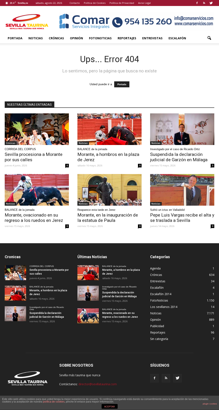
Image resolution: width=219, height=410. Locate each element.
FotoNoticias (100, 38)
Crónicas (56, 38)
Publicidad (157, 326)
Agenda (155, 268)
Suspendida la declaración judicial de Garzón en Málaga (178, 157)
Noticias (35, 38)
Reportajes (127, 38)
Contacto (75, 2)
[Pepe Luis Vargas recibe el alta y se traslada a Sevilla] (182, 190)
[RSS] (204, 3)
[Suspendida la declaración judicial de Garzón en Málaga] (182, 129)
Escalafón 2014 (160, 294)
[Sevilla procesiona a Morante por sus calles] (37, 129)
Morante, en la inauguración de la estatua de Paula (107, 217)
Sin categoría (159, 339)
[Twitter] (211, 3)
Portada (15, 38)
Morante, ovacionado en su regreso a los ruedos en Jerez (34, 217)
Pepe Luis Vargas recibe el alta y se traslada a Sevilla (182, 217)
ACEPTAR (109, 406)
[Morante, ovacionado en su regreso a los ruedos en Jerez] (37, 190)
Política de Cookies (94, 2)
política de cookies (54, 401)
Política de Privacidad (122, 2)
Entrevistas (152, 38)
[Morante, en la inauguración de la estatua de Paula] (109, 190)
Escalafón (177, 38)
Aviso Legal (144, 2)
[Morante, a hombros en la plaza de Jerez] (109, 129)
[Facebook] (197, 3)
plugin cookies (210, 404)
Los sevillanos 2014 (163, 307)
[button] (209, 38)
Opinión (76, 38)
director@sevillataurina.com (97, 384)
